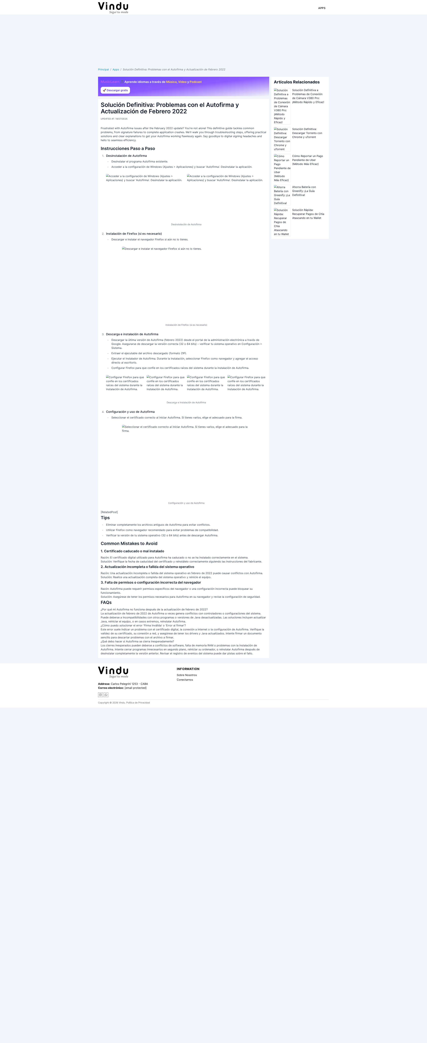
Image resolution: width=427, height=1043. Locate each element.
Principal (103, 69)
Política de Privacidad (138, 702)
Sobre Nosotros (187, 675)
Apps (322, 8)
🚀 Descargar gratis (115, 90)
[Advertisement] (213, 39)
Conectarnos (185, 679)
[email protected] (136, 687)
